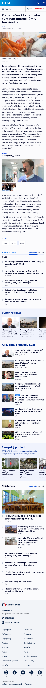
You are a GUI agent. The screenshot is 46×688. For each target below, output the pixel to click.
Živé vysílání (6, 634)
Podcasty (5, 647)
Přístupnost (28, 684)
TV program (6, 630)
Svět (5, 243)
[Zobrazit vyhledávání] (38, 3)
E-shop (4, 656)
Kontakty (27, 665)
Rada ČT (27, 647)
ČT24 (3, 27)
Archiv (14, 243)
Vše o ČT (5, 665)
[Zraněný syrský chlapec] (23, 44)
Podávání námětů (30, 656)
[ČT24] (6, 3)
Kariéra (26, 652)
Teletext (5, 643)
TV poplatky (6, 638)
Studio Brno (28, 638)
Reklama (27, 634)
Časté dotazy (29, 661)
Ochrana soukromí (15, 684)
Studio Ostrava (29, 643)
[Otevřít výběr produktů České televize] (43, 3)
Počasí (4, 652)
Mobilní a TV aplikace (10, 661)
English (4, 684)
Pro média (28, 630)
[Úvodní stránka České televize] (11, 604)
